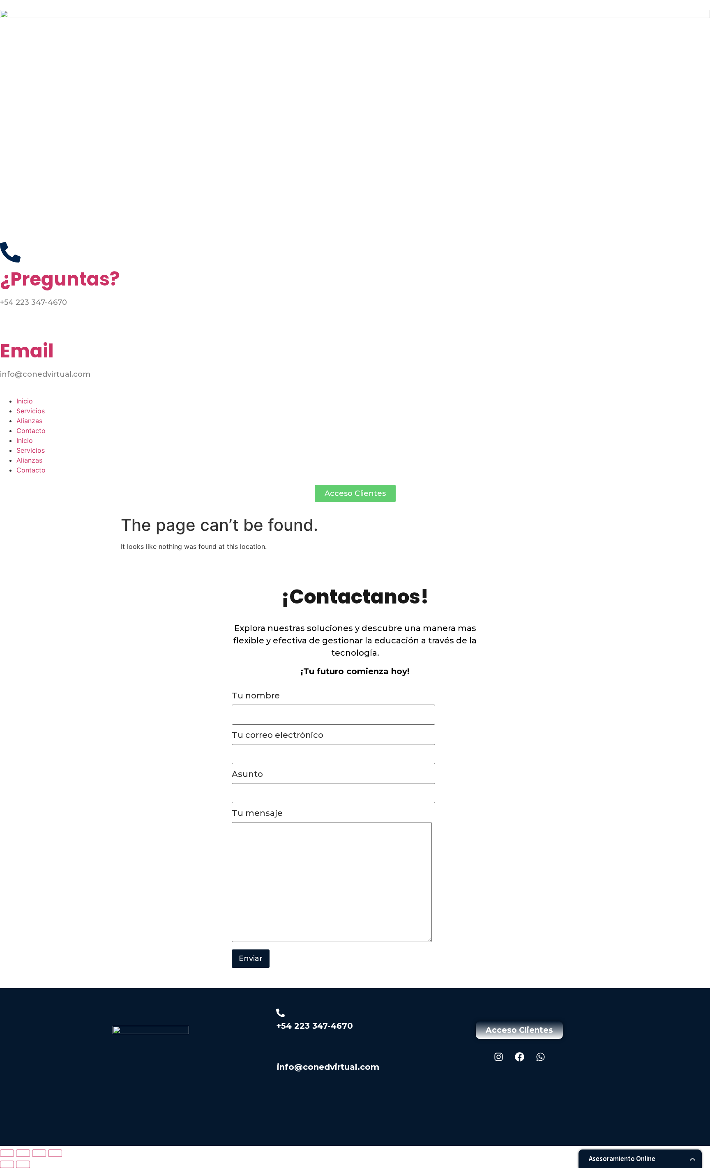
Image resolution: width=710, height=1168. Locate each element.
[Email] (10, 324)
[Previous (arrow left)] (7, 1164)
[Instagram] (498, 1056)
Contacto (31, 430)
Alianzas (29, 421)
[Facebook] (519, 1056)
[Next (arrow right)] (23, 1164)
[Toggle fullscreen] (23, 1153)
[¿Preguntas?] (10, 252)
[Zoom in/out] (7, 1153)
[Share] (39, 1153)
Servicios (30, 411)
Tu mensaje (257, 813)
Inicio (24, 401)
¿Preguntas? (60, 279)
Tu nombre (256, 695)
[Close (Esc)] (55, 1153)
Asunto (247, 774)
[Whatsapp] (540, 1056)
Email (27, 351)
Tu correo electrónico (277, 735)
